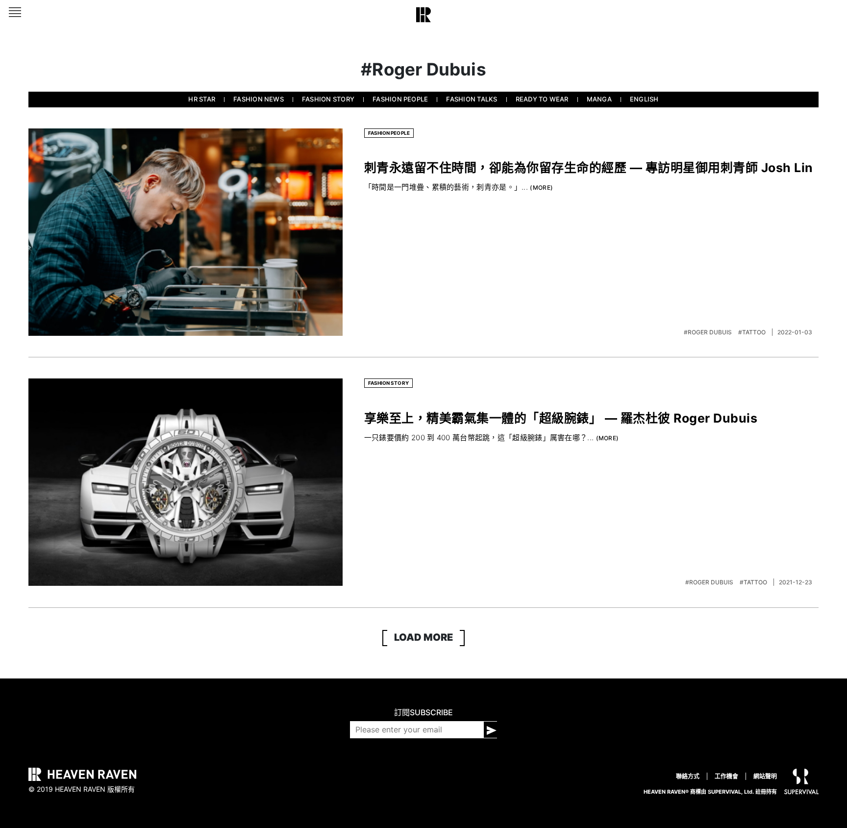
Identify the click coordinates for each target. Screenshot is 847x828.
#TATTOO (752, 332)
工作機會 (726, 776)
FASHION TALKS (471, 99)
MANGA (599, 99)
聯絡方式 (687, 776)
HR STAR (201, 99)
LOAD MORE (423, 637)
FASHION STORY (328, 99)
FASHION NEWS (258, 99)
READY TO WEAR (542, 99)
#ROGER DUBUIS (708, 332)
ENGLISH (644, 99)
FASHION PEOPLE (400, 99)
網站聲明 (765, 776)
